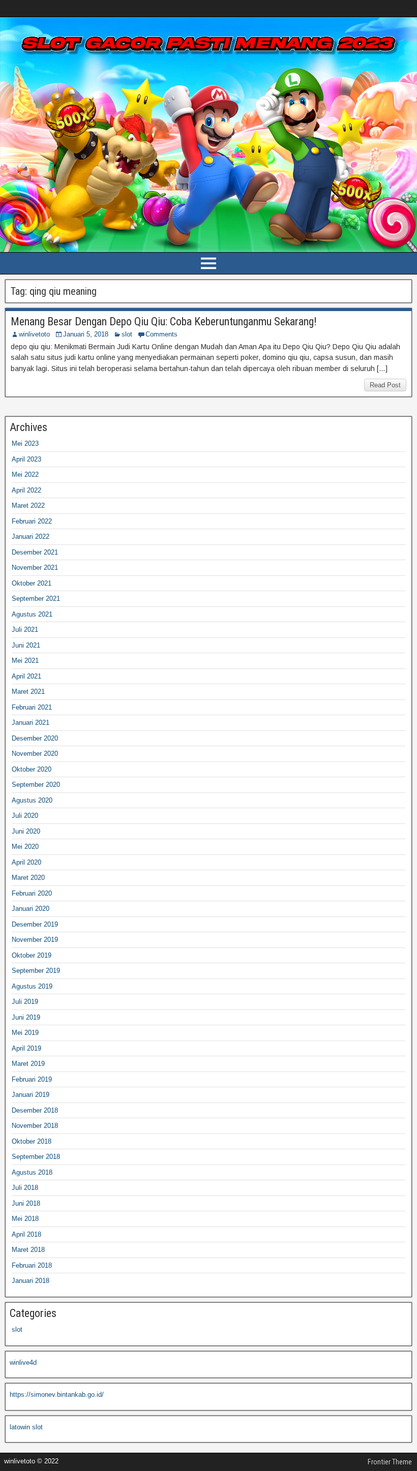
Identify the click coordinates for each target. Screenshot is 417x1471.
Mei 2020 (25, 846)
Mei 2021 (25, 660)
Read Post (385, 385)
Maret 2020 (28, 877)
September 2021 (36, 598)
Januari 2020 (30, 908)
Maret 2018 (28, 1249)
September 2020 (36, 784)
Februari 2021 (32, 707)
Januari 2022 (30, 536)
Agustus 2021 (32, 614)
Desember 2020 (35, 738)
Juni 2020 (26, 831)
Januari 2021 (30, 722)
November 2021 (35, 567)
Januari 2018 (30, 1280)
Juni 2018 (26, 1203)
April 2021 (26, 676)
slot (127, 334)
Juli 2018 (25, 1187)
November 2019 (35, 939)
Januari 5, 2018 (85, 334)
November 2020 (35, 753)
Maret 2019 (28, 1063)
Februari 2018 (32, 1265)
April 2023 (26, 459)
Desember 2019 (35, 924)
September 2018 (36, 1156)
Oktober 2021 (31, 583)
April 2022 (26, 490)
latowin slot (26, 1427)
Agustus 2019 (32, 986)
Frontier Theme (390, 1461)
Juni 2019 (26, 1017)
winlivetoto (34, 334)
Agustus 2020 (32, 800)
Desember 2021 (35, 552)
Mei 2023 (25, 443)
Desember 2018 (35, 1110)
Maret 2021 (28, 691)
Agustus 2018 (32, 1172)
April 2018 (26, 1234)
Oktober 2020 (31, 769)
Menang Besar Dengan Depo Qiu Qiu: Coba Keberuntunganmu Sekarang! (164, 321)
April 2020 (26, 862)
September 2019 (36, 970)
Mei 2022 (25, 474)
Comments (161, 334)
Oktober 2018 (31, 1141)
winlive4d (23, 1362)
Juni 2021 (26, 645)
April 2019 (26, 1048)
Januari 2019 (30, 1094)
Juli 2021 (25, 629)
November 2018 (35, 1125)
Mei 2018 (25, 1218)
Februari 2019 (32, 1079)
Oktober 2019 (31, 955)
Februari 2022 (32, 521)
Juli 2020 (25, 815)
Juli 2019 (25, 1001)
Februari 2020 (32, 893)
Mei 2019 (25, 1032)
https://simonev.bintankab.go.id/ (57, 1394)
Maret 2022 (28, 505)
